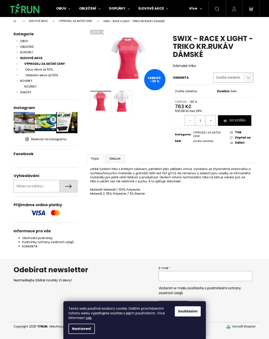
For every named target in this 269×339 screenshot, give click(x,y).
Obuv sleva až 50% (39, 69)
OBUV (24, 41)
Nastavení (81, 328)
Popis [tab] (95, 158)
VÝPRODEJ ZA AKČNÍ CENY (44, 64)
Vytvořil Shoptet (244, 327)
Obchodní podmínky (37, 238)
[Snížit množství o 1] (190, 120)
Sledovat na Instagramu (49, 139)
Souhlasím (188, 311)
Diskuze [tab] (115, 158)
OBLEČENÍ (27, 47)
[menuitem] (63, 8)
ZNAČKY (25, 92)
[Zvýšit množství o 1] (210, 120)
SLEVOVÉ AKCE (31, 58)
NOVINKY (26, 81)
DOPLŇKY (26, 52)
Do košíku (238, 120)
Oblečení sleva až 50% (41, 75)
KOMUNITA (29, 246)
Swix (234, 91)
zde (89, 317)
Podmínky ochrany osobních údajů (48, 242)
